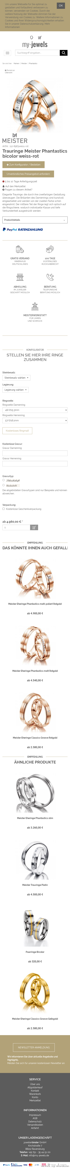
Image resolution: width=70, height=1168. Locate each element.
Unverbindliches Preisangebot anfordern (28, 174)
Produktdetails (12, 220)
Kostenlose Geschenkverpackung (23, 509)
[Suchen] (64, 53)
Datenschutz (35, 1121)
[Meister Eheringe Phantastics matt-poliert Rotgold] (35, 577)
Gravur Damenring (12, 448)
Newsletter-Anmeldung (34, 1047)
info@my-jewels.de (39, 1155)
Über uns (35, 1084)
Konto (35, 1097)
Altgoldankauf (35, 1087)
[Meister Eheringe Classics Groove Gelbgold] (35, 992)
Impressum (35, 1115)
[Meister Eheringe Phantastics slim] (35, 792)
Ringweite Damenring (13, 405)
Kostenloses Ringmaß (17, 430)
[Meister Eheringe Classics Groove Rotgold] (35, 711)
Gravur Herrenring (11, 458)
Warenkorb (35, 1094)
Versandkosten (35, 1124)
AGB (35, 1118)
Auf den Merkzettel (15, 186)
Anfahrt (35, 1128)
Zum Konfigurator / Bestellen (24, 164)
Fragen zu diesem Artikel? (18, 189)
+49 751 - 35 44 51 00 (39, 1152)
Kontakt (35, 1090)
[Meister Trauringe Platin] (35, 858)
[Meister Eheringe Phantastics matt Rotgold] (35, 644)
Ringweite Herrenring (13, 415)
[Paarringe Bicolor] (35, 925)
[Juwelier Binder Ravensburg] (35, 44)
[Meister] (14, 138)
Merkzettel (35, 1100)
